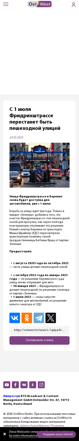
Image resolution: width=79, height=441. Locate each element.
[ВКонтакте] (15, 318)
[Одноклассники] (27, 318)
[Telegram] (39, 318)
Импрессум (11, 396)
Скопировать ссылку (40, 340)
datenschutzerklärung (34, 425)
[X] (51, 318)
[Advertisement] (39, 53)
